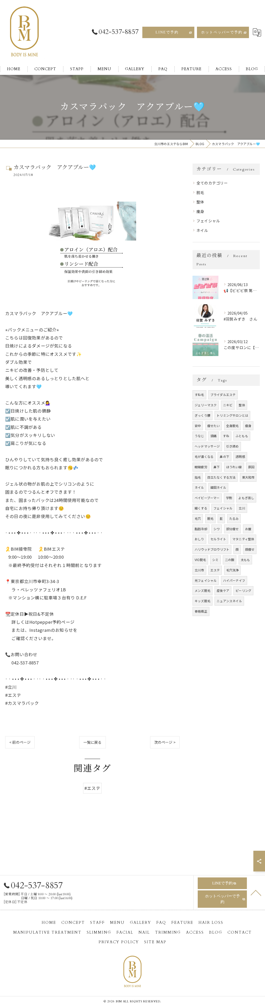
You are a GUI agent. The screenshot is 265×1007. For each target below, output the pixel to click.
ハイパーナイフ (234, 580)
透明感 (240, 456)
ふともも (241, 436)
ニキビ (228, 405)
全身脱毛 (232, 425)
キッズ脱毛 (202, 601)
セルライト (218, 539)
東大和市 (248, 477)
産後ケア (223, 590)
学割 (229, 497)
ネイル (202, 230)
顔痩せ (250, 549)
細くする (201, 508)
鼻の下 (224, 456)
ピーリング (243, 590)
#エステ (92, 788)
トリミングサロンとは (232, 415)
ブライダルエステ (223, 394)
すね (226, 436)
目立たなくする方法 (221, 477)
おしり (199, 539)
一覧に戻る (92, 742)
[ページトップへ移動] (256, 892)
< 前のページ (20, 742)
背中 (198, 425)
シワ (217, 529)
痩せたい (213, 425)
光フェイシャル (206, 580)
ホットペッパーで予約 (221, 32)
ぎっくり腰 (202, 415)
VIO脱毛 (200, 559)
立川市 (199, 570)
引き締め (232, 446)
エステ (215, 570)
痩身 (200, 211)
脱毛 (200, 192)
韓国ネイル (218, 487)
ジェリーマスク (206, 405)
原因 (251, 467)
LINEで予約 (167, 32)
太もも (245, 559)
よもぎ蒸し (246, 497)
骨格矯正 (201, 611)
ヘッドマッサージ (207, 446)
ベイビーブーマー (207, 497)
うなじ (199, 436)
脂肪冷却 (201, 529)
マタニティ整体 (243, 539)
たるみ (234, 518)
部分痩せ (232, 529)
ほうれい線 (234, 467)
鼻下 (217, 467)
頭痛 (213, 436)
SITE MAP (155, 942)
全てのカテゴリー (212, 183)
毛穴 (198, 518)
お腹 (248, 529)
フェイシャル (208, 220)
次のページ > (164, 742)
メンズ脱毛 (202, 590)
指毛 (198, 477)
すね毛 (199, 394)
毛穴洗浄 (232, 570)
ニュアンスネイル (229, 601)
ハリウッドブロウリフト (212, 549)
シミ (215, 559)
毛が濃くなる (204, 456)
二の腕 (229, 559)
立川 (242, 508)
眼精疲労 (201, 467)
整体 (200, 201)
